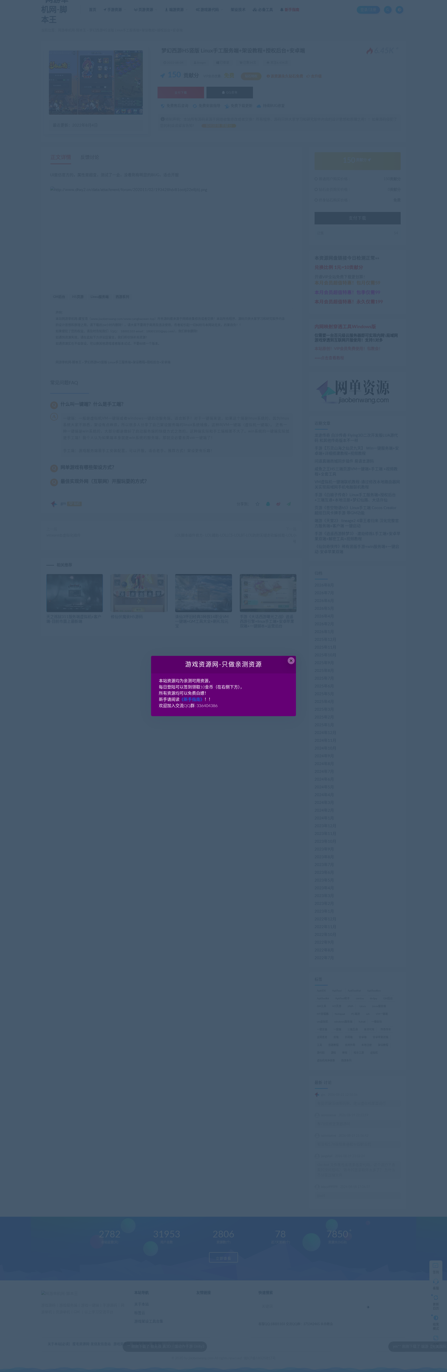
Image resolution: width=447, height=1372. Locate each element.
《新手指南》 (192, 700)
